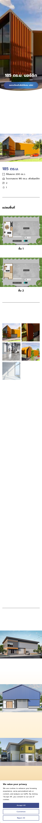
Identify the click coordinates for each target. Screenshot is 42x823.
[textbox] (21, 578)
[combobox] (21, 578)
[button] (3, 410)
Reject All (21, 818)
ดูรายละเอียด (7, 680)
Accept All (21, 805)
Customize (21, 811)
